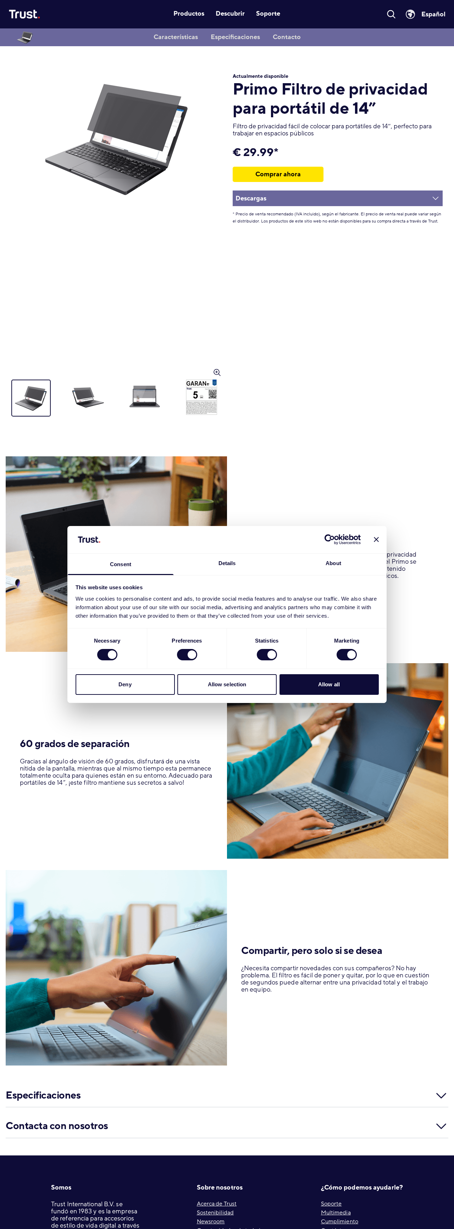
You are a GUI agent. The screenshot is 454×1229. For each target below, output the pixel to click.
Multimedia (336, 1213)
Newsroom (211, 1221)
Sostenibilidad (215, 1213)
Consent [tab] (120, 564)
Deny (124, 684)
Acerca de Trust (217, 1204)
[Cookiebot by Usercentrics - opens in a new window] (330, 539)
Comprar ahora (278, 174)
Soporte (331, 1204)
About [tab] (333, 563)
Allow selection (227, 684)
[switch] (187, 654)
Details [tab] (227, 563)
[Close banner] (376, 539)
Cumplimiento (339, 1221)
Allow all (329, 684)
